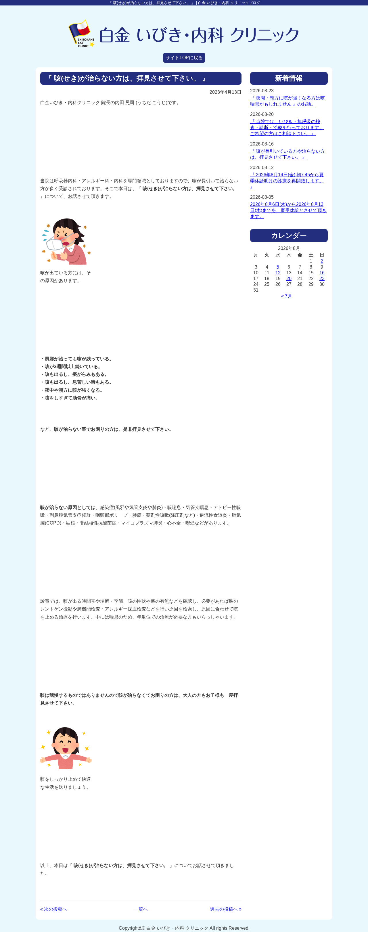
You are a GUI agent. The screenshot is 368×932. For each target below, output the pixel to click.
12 (278, 272)
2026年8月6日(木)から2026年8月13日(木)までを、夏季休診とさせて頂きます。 (288, 210)
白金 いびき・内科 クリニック (177, 928)
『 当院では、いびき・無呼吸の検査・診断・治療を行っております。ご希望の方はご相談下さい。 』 (287, 127)
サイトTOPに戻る (184, 57)
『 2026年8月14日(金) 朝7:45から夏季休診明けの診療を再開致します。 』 (287, 180)
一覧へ (141, 909)
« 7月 (286, 296)
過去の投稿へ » (225, 909)
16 (322, 272)
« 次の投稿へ (53, 909)
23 (322, 278)
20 (289, 278)
